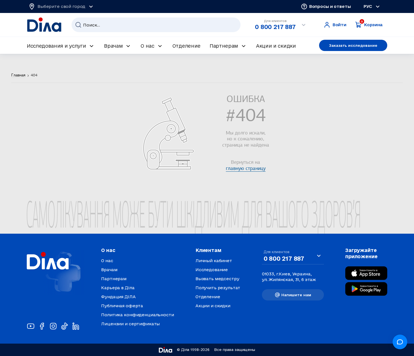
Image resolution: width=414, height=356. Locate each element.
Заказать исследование (353, 45)
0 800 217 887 (275, 26)
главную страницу (246, 168)
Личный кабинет (213, 260)
